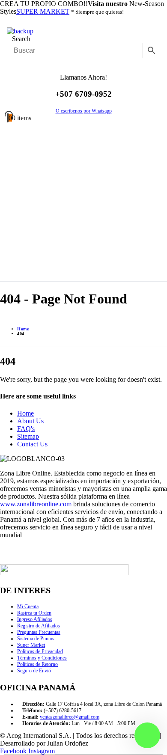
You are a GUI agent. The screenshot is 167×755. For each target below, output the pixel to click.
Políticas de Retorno (37, 664)
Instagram (41, 751)
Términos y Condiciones (42, 658)
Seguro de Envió (34, 671)
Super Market (31, 645)
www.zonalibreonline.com (36, 504)
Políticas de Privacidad (40, 651)
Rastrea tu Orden (34, 613)
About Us (30, 421)
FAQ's (26, 428)
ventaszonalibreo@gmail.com (69, 717)
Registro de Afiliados (38, 626)
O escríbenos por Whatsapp (84, 111)
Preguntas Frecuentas (38, 632)
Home (25, 413)
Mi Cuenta (28, 606)
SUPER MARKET (42, 11)
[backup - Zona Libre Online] (20, 31)
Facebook (13, 751)
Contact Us (32, 444)
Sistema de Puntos (35, 639)
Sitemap (28, 436)
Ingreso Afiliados (34, 619)
